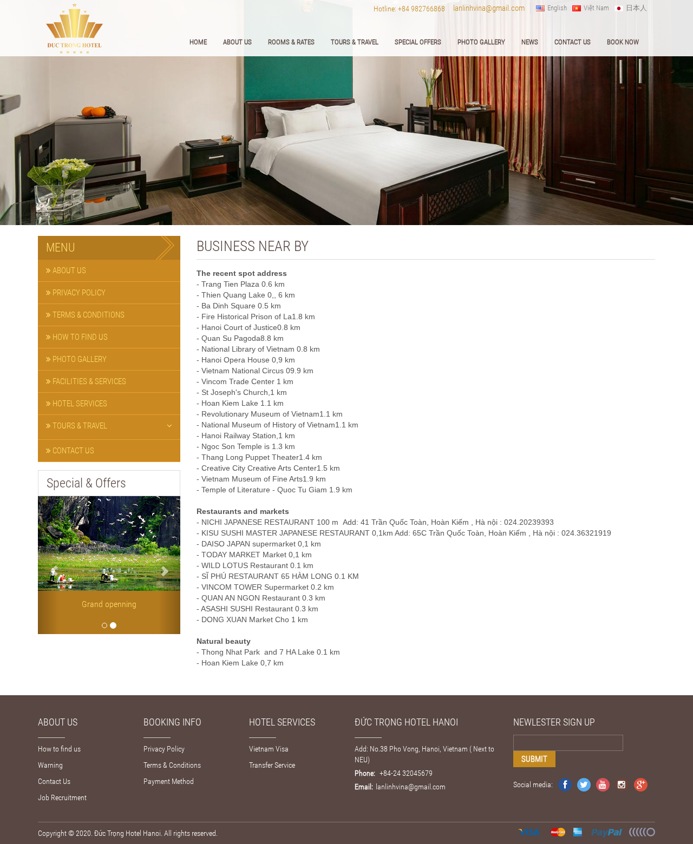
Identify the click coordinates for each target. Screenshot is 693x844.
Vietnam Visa (269, 748)
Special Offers (418, 42)
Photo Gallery (481, 42)
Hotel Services (79, 403)
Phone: (365, 773)
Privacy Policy (78, 293)
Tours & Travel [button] (79, 426)
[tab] (109, 271)
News (529, 42)
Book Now (623, 42)
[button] (48, 565)
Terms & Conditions (88, 315)
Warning (50, 765)
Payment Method (168, 781)
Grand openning (109, 604)
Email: (364, 786)
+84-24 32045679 (405, 773)
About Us (237, 42)
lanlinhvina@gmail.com (489, 8)
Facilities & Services (88, 381)
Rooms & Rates (291, 42)
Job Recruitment (62, 797)
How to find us (79, 337)
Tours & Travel (354, 42)
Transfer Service (272, 765)
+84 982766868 (421, 8)
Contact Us (572, 42)
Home (198, 42)
